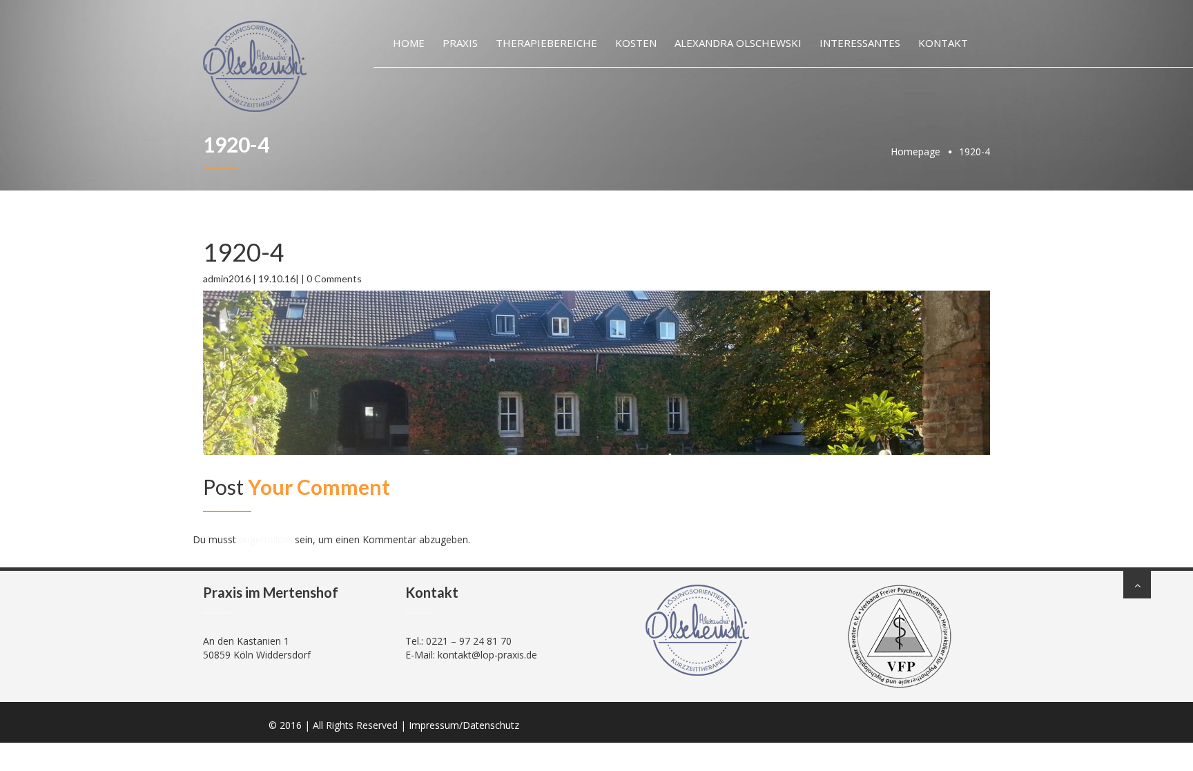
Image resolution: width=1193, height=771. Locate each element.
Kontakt (943, 43)
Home (409, 43)
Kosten (636, 43)
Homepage (915, 151)
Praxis (460, 43)
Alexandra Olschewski (738, 43)
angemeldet (265, 539)
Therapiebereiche (546, 43)
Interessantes (859, 43)
